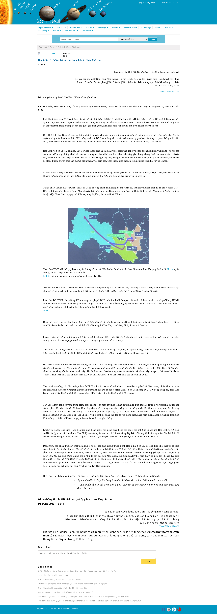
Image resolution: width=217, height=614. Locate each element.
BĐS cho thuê (75, 27)
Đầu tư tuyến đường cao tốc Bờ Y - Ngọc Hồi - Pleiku (59, 579)
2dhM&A (158, 27)
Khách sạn (102, 27)
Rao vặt (168, 27)
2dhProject (86, 30)
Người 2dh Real (44, 27)
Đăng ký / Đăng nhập (146, 3)
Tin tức (115, 27)
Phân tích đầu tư (130, 27)
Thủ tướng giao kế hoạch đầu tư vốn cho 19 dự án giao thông (63, 588)
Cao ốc (89, 27)
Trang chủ (43, 47)
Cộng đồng (42, 30)
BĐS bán (60, 27)
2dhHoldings (146, 27)
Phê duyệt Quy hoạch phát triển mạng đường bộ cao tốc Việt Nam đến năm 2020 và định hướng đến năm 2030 (83, 596)
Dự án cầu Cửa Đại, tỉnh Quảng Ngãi (53, 575)
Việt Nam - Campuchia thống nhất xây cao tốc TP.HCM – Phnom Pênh (66, 592)
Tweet (53, 53)
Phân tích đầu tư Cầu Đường (69, 47)
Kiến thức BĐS (70, 30)
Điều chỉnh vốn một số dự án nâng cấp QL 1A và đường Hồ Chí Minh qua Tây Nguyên (72, 584)
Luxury (56, 30)
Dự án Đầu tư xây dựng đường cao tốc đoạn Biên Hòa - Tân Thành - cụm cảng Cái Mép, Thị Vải (77, 571)
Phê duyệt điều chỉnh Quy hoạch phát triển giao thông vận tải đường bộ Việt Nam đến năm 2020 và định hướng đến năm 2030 (89, 601)
